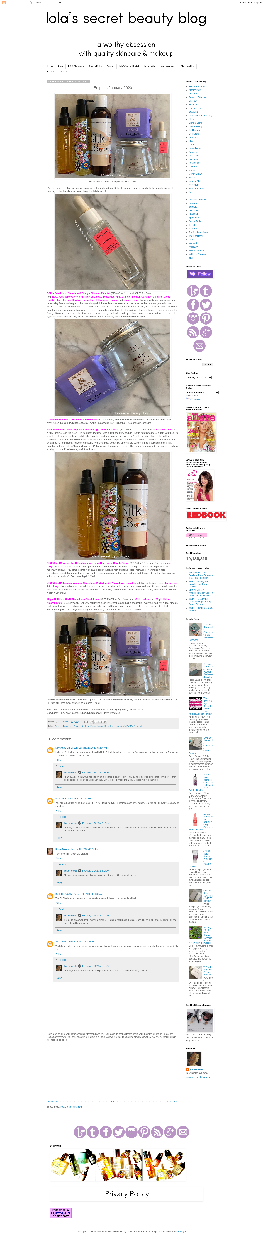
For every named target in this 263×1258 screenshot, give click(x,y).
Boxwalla (193, 112)
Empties (58, 726)
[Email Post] (86, 722)
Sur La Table (195, 221)
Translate (197, 399)
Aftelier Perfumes (197, 86)
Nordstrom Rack (196, 188)
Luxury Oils (149, 66)
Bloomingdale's (196, 104)
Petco (191, 192)
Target (192, 225)
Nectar (192, 177)
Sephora (193, 207)
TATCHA (193, 228)
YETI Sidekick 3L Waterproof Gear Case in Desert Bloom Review (201, 593)
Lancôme (193, 159)
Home (50, 66)
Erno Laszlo (194, 137)
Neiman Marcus (196, 181)
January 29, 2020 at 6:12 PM (78, 798)
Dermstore (194, 134)
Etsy (191, 141)
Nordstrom (194, 185)
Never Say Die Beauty (66, 748)
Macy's (192, 170)
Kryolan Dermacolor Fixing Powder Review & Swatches (208, 670)
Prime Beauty (62, 849)
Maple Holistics (96, 726)
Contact (110, 66)
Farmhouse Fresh (71, 726)
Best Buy (193, 101)
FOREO (192, 144)
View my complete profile (198, 1077)
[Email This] (92, 722)
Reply (58, 760)
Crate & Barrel (196, 123)
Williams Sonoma (197, 254)
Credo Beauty (195, 126)
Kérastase (194, 152)
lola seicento (70, 772)
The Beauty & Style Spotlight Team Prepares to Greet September (201, 575)
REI (190, 195)
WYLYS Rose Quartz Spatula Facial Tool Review (199, 584)
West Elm (193, 247)
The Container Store (198, 232)
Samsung (193, 203)
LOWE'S (193, 166)
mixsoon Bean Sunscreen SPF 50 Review (208, 895)
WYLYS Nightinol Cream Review (207, 971)
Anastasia (60, 941)
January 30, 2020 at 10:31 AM (88, 894)
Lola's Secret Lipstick (129, 66)
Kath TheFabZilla (63, 894)
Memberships (187, 66)
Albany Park (195, 90)
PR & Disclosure (76, 66)
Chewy (192, 119)
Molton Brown (195, 174)
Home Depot (195, 148)
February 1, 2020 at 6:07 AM (96, 772)
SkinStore (193, 210)
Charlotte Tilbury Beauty (200, 115)
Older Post (172, 1101)
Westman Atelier (196, 250)
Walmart (193, 243)
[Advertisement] (113, 1071)
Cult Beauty (194, 130)
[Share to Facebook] (102, 722)
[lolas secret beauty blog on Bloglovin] (196, 537)
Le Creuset (194, 163)
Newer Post (53, 1101)
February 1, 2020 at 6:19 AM (96, 915)
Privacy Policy (95, 66)
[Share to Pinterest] (105, 722)
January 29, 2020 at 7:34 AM (93, 748)
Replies (62, 766)
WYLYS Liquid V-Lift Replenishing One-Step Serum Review (200, 602)
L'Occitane (84, 726)
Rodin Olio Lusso (111, 726)
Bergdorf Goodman (198, 97)
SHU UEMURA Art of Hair (131, 726)
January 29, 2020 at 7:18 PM (84, 849)
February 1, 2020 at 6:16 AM (96, 823)
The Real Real (196, 236)
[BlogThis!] (95, 722)
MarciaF (59, 798)
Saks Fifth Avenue (197, 199)
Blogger (182, 1231)
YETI (191, 258)
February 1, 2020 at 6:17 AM (96, 871)
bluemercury (195, 108)
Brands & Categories (57, 71)
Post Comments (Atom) (71, 1107)
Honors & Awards (168, 66)
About (60, 66)
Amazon (193, 94)
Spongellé (194, 217)
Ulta (191, 239)
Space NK (194, 214)
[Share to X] (98, 722)
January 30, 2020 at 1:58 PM (81, 941)
